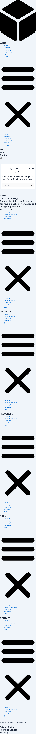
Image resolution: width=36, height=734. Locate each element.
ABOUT (6, 54)
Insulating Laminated (10, 214)
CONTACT (7, 57)
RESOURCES (8, 52)
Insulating (7, 212)
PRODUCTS (7, 48)
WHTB (3, 43)
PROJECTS (7, 50)
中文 (2, 152)
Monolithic (7, 218)
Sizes (5, 221)
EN (1, 149)
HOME (6, 45)
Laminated (7, 216)
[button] (18, 96)
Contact (4, 155)
